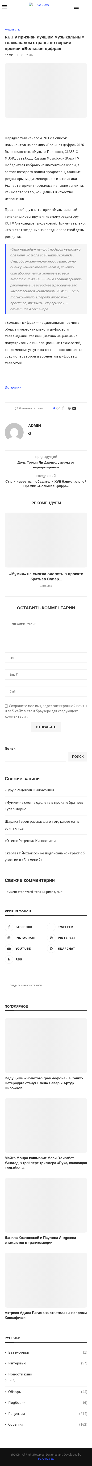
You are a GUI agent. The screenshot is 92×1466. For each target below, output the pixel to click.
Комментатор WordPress (23, 892)
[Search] (87, 7)
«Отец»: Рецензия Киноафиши (30, 840)
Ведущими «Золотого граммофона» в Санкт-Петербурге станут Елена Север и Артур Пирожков (44, 1083)
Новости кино (20, 1374)
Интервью (47, 1363)
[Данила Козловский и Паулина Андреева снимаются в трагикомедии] (46, 1205)
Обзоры (47, 1391)
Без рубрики (47, 1352)
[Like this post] (57, 408)
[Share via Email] (74, 408)
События (47, 1424)
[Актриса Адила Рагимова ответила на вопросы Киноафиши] (46, 1280)
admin (9, 55)
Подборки (47, 1402)
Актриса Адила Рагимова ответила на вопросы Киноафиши (46, 1315)
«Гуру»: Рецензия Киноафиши (29, 790)
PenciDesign (46, 1459)
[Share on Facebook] (63, 408)
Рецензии (47, 1413)
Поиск (10, 748)
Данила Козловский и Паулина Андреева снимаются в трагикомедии (40, 1240)
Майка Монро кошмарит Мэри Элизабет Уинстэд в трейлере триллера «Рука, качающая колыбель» (46, 1163)
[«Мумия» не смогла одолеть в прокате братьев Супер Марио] (46, 540)
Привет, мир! (53, 892)
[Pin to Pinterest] (69, 408)
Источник (13, 387)
